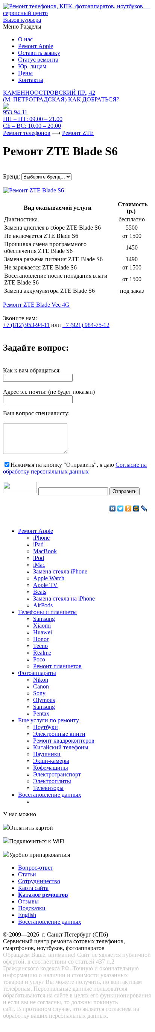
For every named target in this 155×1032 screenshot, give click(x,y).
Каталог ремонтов (43, 894)
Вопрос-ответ (35, 867)
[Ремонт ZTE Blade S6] (33, 188)
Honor (41, 639)
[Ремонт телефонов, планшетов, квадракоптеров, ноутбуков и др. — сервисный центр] (77, 13)
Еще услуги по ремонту (48, 720)
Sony (39, 693)
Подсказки (32, 908)
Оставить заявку (39, 53)
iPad (38, 544)
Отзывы (28, 901)
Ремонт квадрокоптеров (63, 740)
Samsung (44, 619)
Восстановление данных (49, 794)
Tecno (40, 646)
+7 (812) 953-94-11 (26, 325)
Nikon (40, 679)
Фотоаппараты (37, 673)
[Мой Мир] (136, 508)
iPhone (41, 537)
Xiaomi (42, 625)
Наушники (47, 754)
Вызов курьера (22, 20)
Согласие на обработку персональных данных (75, 468)
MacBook (45, 551)
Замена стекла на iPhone (64, 598)
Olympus (44, 700)
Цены (25, 73)
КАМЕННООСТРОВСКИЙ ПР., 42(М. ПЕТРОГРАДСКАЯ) (61, 96)
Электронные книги (59, 734)
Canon (41, 686)
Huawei (42, 632)
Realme (42, 652)
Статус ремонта (38, 59)
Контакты (30, 80)
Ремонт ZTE (78, 133)
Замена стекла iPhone (60, 571)
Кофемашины (50, 767)
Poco (39, 659)
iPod (38, 558)
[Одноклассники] (128, 508)
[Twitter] (121, 508)
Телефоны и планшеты (47, 612)
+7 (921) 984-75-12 (85, 325)
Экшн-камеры (51, 761)
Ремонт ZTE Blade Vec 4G (36, 304)
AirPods (43, 605)
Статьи (27, 874)
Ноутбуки (45, 727)
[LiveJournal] (144, 508)
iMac (39, 564)
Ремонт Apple (35, 46)
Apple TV (45, 585)
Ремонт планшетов (57, 666)
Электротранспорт (57, 774)
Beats (39, 592)
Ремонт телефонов (26, 133)
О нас (25, 39)
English (27, 915)
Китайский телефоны (60, 747)
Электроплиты (52, 781)
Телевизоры (48, 788)
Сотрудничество (39, 881)
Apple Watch (48, 578)
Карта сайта (33, 888)
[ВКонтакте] (113, 508)
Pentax (41, 713)
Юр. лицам (32, 66)
